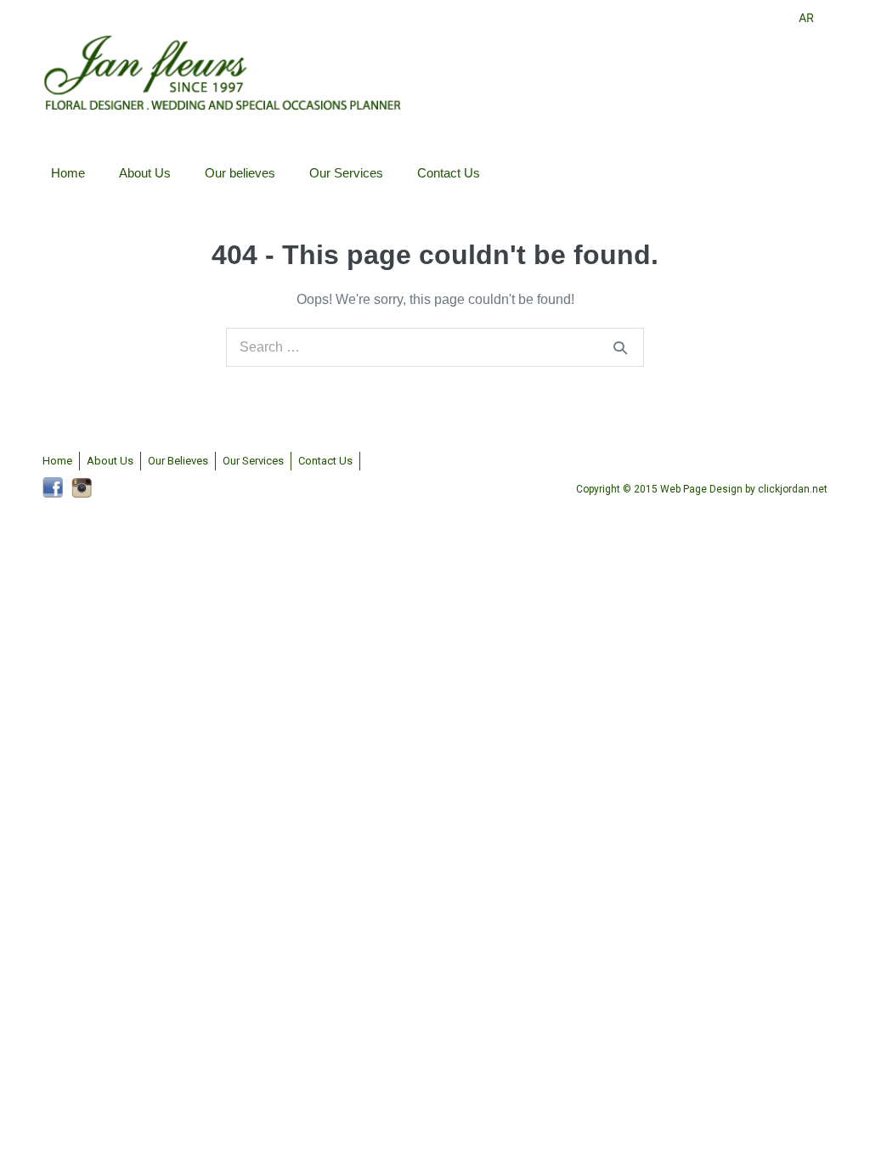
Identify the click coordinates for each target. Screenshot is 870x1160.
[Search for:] (435, 347)
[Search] (620, 347)
